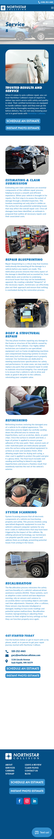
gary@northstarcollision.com (25, 655)
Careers (9, 770)
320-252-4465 (18, 651)
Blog (28, 773)
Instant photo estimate (23, 128)
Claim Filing (32, 767)
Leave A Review (33, 764)
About (8, 764)
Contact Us (31, 770)
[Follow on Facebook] (19, 801)
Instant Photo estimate (27, 791)
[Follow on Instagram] (27, 801)
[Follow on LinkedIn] (34, 801)
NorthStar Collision (36, 113)
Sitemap (9, 773)
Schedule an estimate (23, 121)
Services (10, 767)
